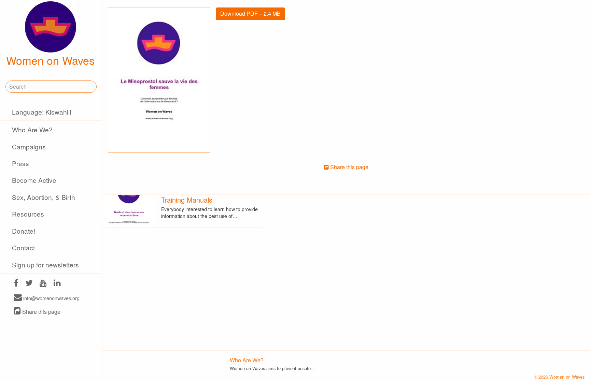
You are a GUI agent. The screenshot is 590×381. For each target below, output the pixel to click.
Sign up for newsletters (45, 264)
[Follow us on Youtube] (43, 284)
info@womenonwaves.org (51, 298)
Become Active (34, 180)
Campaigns (29, 146)
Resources (28, 213)
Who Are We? (32, 129)
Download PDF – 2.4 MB (250, 13)
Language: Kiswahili (41, 111)
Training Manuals (186, 200)
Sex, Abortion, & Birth (43, 197)
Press (20, 163)
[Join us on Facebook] (16, 284)
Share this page (40, 312)
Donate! (23, 230)
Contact (23, 247)
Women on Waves (50, 60)
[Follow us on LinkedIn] (57, 284)
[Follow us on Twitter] (29, 284)
